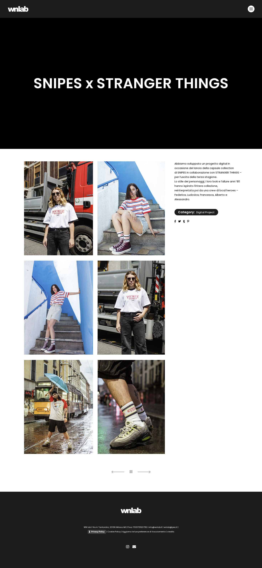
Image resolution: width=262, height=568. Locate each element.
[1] (94, 407)
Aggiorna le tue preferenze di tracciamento (144, 531)
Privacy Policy (97, 531)
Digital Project (205, 212)
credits (170, 531)
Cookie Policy (114, 531)
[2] (94, 208)
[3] (94, 308)
